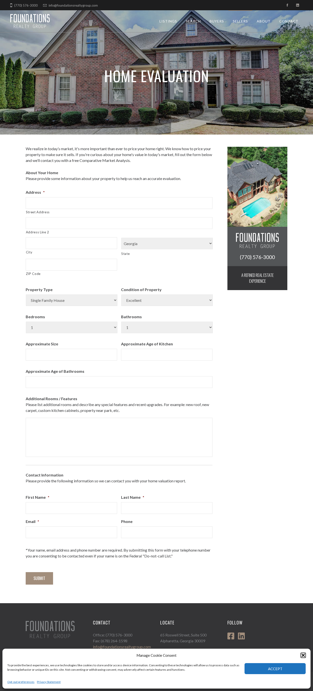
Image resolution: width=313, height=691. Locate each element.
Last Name (132, 497)
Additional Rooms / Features (51, 398)
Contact (288, 21)
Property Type (39, 289)
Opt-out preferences (20, 682)
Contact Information (44, 475)
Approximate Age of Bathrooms (55, 371)
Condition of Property (141, 289)
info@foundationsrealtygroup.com (73, 5)
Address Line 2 (37, 232)
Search (193, 21)
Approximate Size (42, 343)
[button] (303, 655)
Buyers (217, 21)
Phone (127, 521)
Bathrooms (131, 316)
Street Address (38, 212)
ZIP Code (33, 274)
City (29, 252)
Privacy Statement (49, 682)
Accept (275, 669)
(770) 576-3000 (26, 5)
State (125, 254)
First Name (37, 497)
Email (32, 521)
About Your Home (42, 172)
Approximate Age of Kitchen (147, 343)
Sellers (240, 21)
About (263, 21)
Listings (168, 21)
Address (35, 192)
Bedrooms (35, 316)
